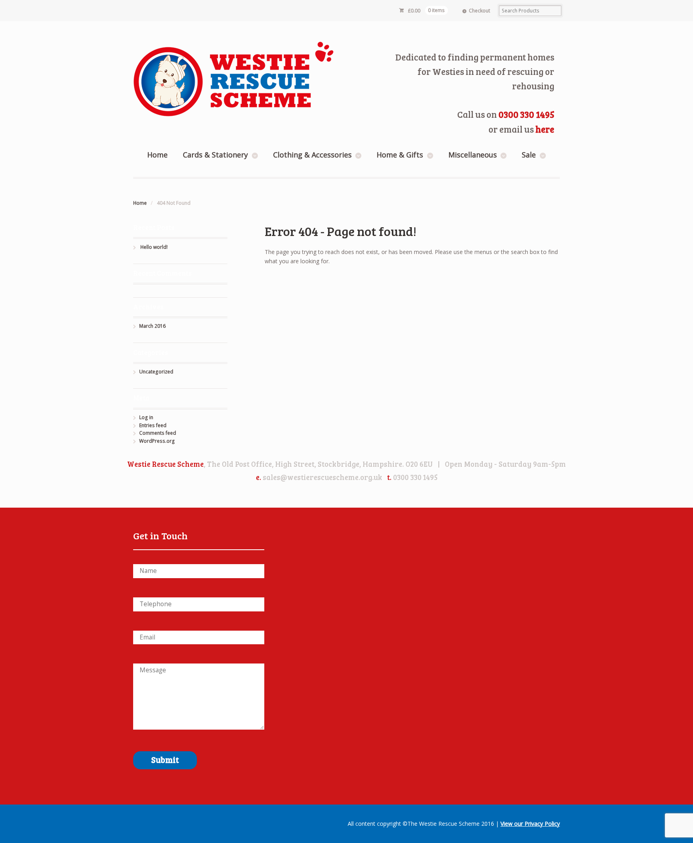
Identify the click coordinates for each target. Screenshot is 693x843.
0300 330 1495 (526, 114)
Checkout (479, 10)
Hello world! (154, 247)
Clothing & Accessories (312, 154)
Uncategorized (156, 371)
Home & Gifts (400, 154)
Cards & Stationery (215, 154)
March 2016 (152, 326)
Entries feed (152, 425)
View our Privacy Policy (530, 823)
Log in (146, 417)
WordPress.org (157, 441)
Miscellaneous (472, 154)
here (544, 129)
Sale (529, 154)
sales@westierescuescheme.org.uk (322, 477)
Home (157, 154)
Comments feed (157, 433)
